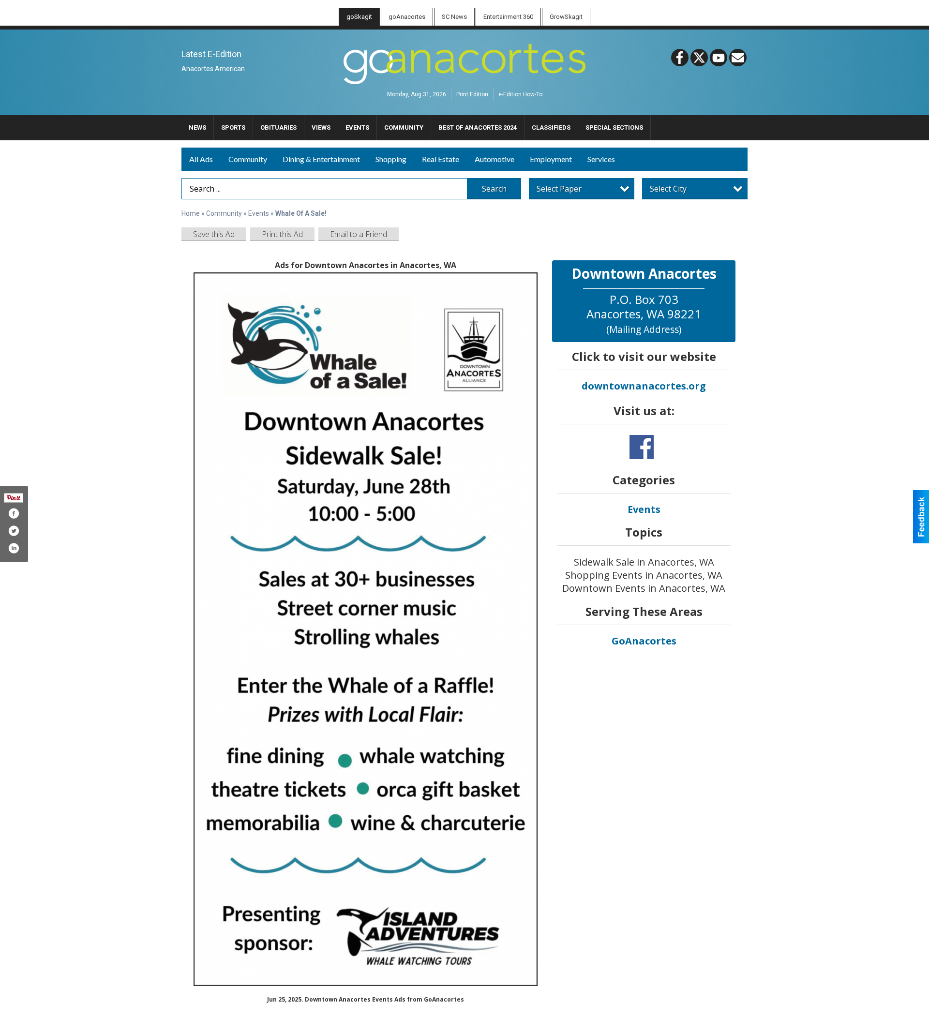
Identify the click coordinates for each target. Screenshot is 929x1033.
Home (190, 213)
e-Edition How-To (520, 94)
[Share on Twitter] (13, 531)
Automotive (494, 159)
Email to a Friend (358, 234)
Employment (551, 159)
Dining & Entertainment (321, 159)
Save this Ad (214, 234)
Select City (668, 188)
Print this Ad (282, 234)
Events (259, 213)
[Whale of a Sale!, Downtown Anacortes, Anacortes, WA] (366, 629)
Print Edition (472, 94)
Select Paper (559, 188)
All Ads (201, 159)
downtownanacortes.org (644, 386)
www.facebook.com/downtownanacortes (641, 447)
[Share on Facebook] (13, 513)
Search (494, 188)
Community (247, 159)
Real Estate (440, 159)
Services (601, 159)
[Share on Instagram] (13, 548)
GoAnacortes (644, 640)
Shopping (390, 159)
